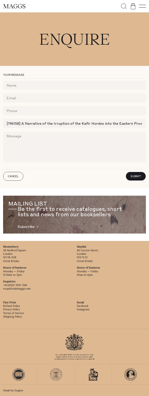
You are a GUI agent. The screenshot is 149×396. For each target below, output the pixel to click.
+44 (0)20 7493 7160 (15, 285)
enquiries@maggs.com (17, 288)
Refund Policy (11, 306)
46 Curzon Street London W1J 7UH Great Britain (87, 256)
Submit (136, 176)
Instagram (83, 309)
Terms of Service (13, 313)
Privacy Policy (11, 309)
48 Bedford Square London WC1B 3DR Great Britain (14, 256)
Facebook (82, 306)
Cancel (13, 176)
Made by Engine (13, 390)
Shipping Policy (12, 316)
